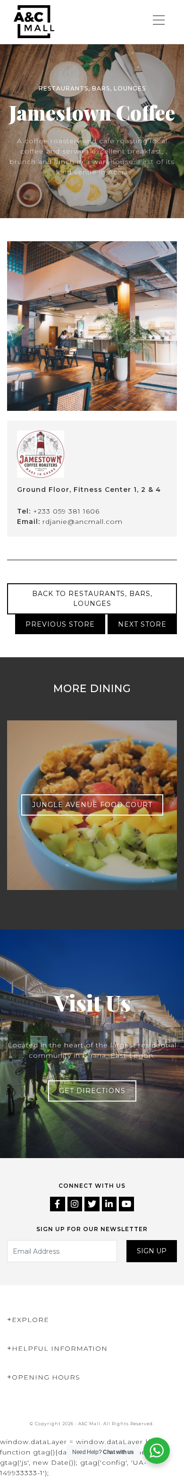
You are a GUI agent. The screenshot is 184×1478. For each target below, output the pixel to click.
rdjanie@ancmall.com (82, 521)
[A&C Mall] (34, 22)
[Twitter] (93, 1204)
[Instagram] (76, 1204)
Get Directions (92, 1090)
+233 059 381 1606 (66, 511)
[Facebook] (58, 1204)
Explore (30, 1319)
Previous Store (60, 624)
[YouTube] (126, 1204)
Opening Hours (46, 1377)
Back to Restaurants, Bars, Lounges (92, 598)
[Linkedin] (110, 1204)
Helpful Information (60, 1348)
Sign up (152, 1251)
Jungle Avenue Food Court (92, 804)
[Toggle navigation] (159, 22)
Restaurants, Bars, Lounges (92, 88)
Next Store (142, 624)
